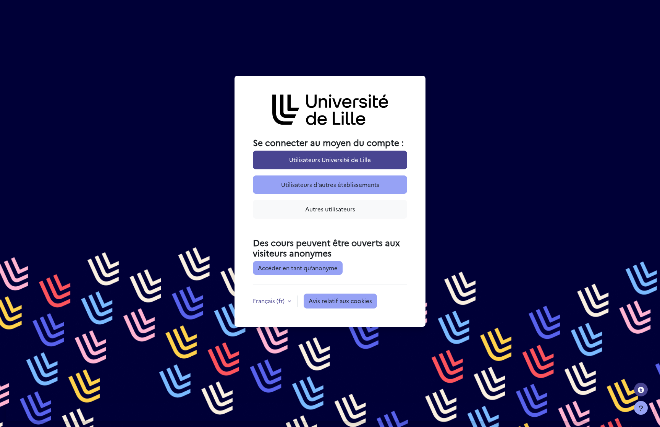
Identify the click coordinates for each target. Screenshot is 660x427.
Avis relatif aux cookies (340, 301)
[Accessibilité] (641, 389)
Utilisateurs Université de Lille (330, 160)
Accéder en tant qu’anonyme (298, 268)
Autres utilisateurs (330, 209)
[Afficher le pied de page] (641, 408)
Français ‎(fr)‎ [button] (269, 301)
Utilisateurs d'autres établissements (330, 184)
